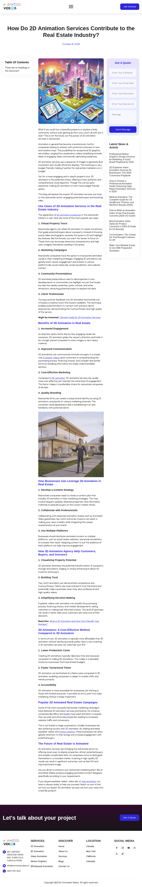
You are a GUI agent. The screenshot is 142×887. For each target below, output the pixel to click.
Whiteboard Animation (42, 866)
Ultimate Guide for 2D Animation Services (80, 317)
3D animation (58, 378)
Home (61, 846)
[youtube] (128, 847)
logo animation (89, 781)
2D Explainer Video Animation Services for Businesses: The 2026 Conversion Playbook (120, 171)
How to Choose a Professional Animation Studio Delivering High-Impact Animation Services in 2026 (122, 186)
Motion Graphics (39, 861)
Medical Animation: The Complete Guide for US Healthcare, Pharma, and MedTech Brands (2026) (121, 201)
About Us (63, 851)
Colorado (90, 861)
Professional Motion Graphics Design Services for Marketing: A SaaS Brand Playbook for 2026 (122, 158)
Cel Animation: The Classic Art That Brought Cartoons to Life (122, 237)
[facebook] (116, 847)
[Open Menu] (71, 6)
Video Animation (39, 856)
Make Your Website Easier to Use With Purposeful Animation (122, 248)
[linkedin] (134, 847)
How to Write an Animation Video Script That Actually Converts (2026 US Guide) (122, 213)
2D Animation (37, 846)
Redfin (67, 714)
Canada (90, 846)
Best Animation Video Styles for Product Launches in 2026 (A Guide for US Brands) (122, 225)
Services (63, 856)
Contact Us (64, 866)
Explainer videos (51, 357)
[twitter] (116, 853)
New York (91, 851)
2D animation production (69, 215)
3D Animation (37, 851)
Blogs (61, 861)
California (90, 856)
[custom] (122, 853)
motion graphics (67, 731)
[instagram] (122, 847)
